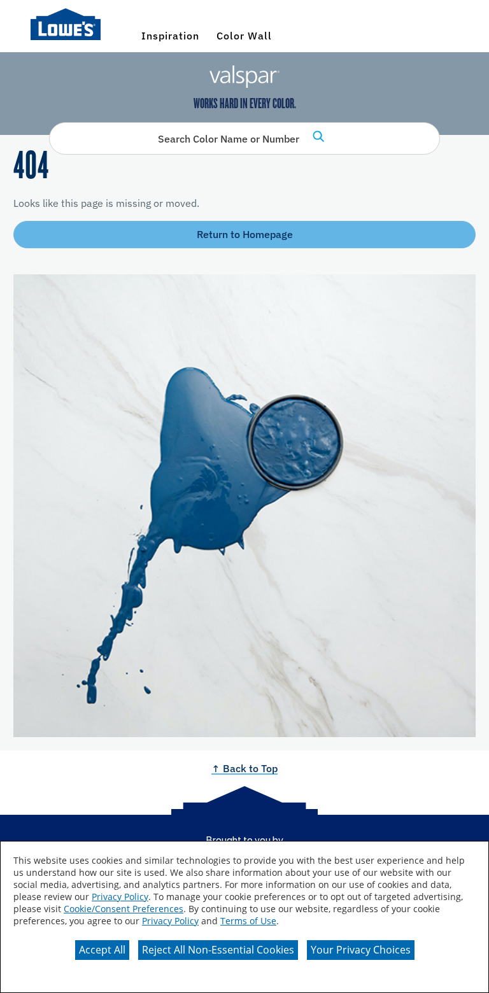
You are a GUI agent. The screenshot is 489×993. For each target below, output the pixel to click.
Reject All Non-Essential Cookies (218, 950)
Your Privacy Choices (361, 950)
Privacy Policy (120, 897)
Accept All (102, 950)
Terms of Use (248, 921)
